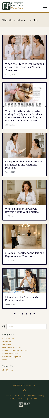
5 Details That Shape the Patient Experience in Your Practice (24, 254)
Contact (17, 395)
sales (4, 359)
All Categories (8, 338)
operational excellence (11, 347)
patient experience (10, 353)
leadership (6, 341)
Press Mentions (29, 395)
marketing (6, 344)
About (8, 395)
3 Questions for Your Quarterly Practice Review (23, 299)
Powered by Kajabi (24, 412)
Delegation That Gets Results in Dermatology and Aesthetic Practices (24, 164)
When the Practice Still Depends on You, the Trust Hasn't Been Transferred (24, 67)
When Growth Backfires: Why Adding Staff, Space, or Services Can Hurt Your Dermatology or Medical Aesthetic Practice (23, 116)
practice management (12, 356)
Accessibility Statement (28, 398)
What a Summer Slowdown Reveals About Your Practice (22, 210)
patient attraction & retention (15, 350)
